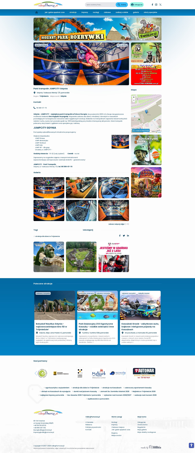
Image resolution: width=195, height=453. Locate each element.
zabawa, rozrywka (43, 293)
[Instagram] (156, 5)
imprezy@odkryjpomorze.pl (44, 432)
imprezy (84, 12)
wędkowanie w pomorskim (98, 399)
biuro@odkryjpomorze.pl (43, 430)
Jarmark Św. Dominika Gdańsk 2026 (114, 391)
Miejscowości (116, 435)
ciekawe (107, 12)
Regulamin (141, 427)
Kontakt (89, 430)
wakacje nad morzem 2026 (146, 395)
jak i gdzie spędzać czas (55, 12)
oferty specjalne (150, 12)
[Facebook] (152, 5)
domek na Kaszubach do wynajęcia (55, 391)
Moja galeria (142, 430)
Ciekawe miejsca (118, 427)
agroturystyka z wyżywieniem (57, 388)
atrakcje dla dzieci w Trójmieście (47, 236)
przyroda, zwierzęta (86, 293)
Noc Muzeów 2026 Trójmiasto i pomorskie (84, 395)
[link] (120, 236)
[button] (146, 112)
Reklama (89, 425)
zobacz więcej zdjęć (119, 224)
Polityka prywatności (93, 427)
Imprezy (115, 425)
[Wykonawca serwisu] (150, 447)
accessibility (191, 445)
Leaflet (159, 132)
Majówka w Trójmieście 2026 (144, 391)
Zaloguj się (141, 422)
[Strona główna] (37, 12)
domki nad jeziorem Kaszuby (85, 391)
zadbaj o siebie (122, 12)
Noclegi (114, 422)
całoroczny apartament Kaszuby (138, 388)
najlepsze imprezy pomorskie (52, 395)
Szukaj (123, 5)
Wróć (122, 45)
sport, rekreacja (41, 45)
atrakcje (73, 12)
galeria (136, 12)
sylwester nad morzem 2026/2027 (117, 395)
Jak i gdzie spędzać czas (121, 430)
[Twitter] (160, 5)
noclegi (96, 12)
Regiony (115, 433)
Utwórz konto (143, 425)
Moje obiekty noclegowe (147, 432)
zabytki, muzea (143, 293)
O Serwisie (89, 422)
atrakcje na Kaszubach (111, 388)
